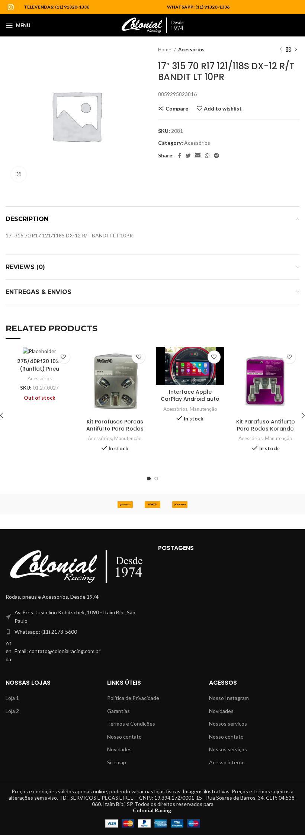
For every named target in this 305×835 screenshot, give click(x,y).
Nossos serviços (228, 723)
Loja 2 (12, 711)
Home (165, 49)
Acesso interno (227, 762)
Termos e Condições (131, 723)
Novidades (119, 749)
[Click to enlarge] (18, 174)
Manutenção (128, 438)
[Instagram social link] (11, 7)
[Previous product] (281, 50)
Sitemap (116, 762)
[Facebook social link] (179, 155)
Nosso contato (124, 736)
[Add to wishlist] (63, 357)
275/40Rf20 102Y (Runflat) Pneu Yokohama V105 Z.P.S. (39, 369)
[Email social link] (198, 155)
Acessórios (191, 49)
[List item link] (76, 632)
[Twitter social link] (188, 155)
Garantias (118, 711)
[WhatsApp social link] (207, 155)
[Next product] (295, 50)
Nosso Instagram (229, 698)
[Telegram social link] (216, 155)
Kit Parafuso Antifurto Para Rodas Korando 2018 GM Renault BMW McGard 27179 (265, 432)
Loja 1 (12, 698)
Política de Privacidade (133, 698)
